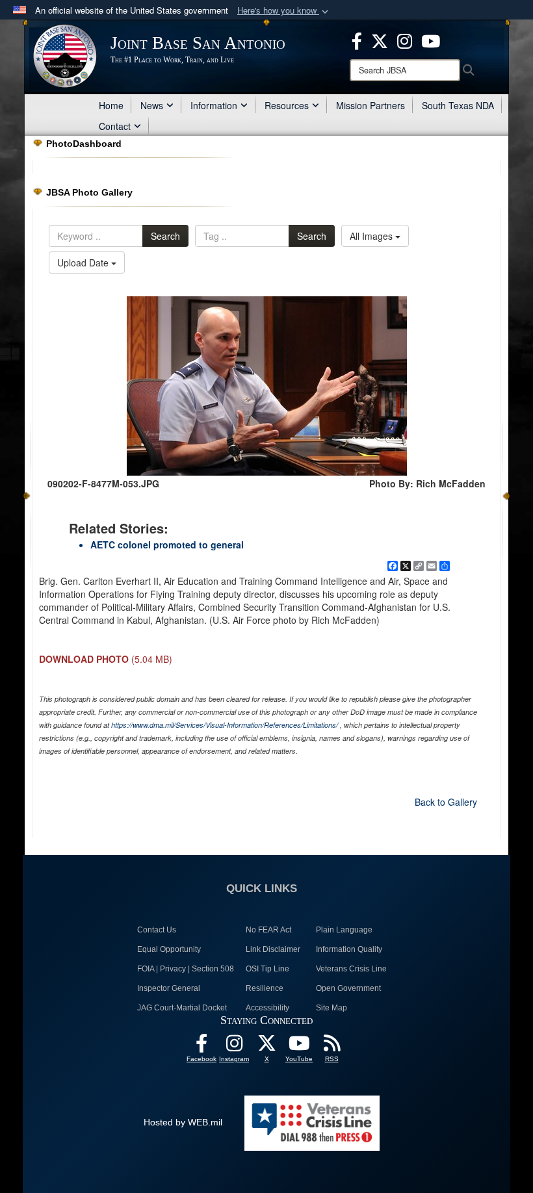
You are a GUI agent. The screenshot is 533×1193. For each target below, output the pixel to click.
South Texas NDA (458, 105)
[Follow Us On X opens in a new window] (266, 1047)
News (151, 105)
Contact (115, 126)
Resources (287, 105)
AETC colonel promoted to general (167, 544)
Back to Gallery (446, 801)
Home (111, 105)
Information (213, 105)
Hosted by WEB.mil (183, 1122)
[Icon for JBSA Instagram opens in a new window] (404, 39)
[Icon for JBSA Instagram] (234, 1047)
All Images (372, 235)
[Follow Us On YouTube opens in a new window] (299, 1047)
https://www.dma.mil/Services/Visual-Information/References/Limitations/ (224, 725)
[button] (284, 11)
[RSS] (331, 1047)
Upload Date (84, 262)
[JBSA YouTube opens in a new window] (430, 39)
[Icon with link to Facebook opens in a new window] (357, 39)
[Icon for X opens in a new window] (379, 39)
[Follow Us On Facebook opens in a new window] (201, 1047)
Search (165, 235)
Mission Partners (370, 105)
